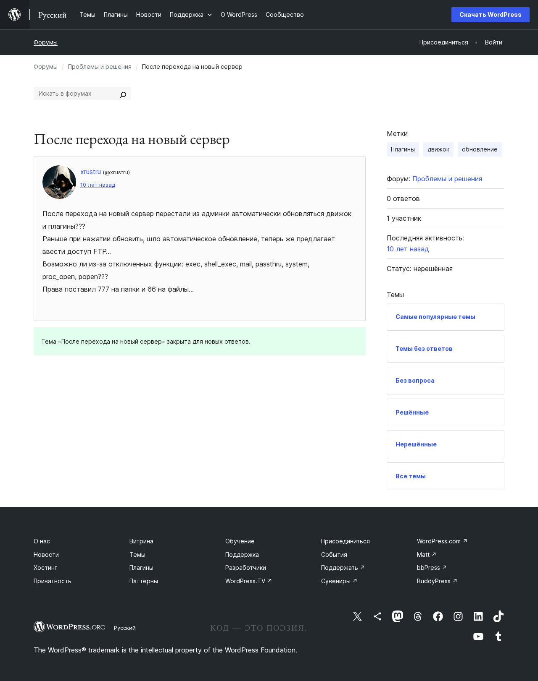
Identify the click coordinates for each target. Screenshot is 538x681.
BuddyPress (437, 580)
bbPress (432, 567)
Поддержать (343, 567)
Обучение (240, 541)
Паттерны (143, 580)
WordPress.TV (248, 580)
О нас (42, 541)
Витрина (141, 541)
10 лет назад (97, 185)
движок (438, 149)
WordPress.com (442, 541)
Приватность (52, 580)
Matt (427, 554)
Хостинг (45, 567)
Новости (46, 554)
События (334, 554)
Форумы (46, 42)
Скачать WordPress (490, 14)
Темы (137, 554)
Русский (125, 627)
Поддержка (242, 554)
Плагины (403, 149)
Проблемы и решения (100, 66)
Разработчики (245, 567)
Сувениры (339, 580)
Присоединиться (345, 541)
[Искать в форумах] (123, 93)
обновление (480, 149)
